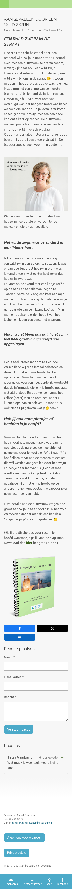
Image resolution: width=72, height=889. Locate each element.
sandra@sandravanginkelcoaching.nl (32, 822)
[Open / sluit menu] (4, 4)
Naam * (9, 657)
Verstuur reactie (18, 729)
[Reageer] (62, 757)
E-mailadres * (14, 677)
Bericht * (10, 697)
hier (29, 543)
